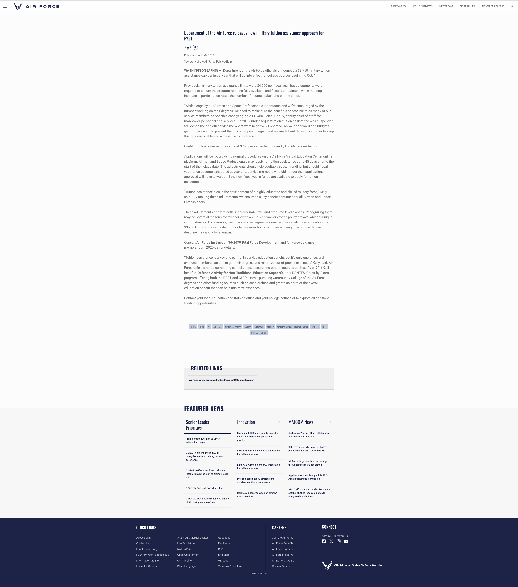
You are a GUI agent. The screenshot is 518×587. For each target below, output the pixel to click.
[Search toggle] (512, 6)
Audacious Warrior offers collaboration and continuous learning (309, 435)
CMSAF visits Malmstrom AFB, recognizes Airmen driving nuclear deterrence (204, 456)
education (259, 327)
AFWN (193, 327)
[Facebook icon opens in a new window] (324, 541)
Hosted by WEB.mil (259, 573)
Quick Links (146, 527)
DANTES (315, 327)
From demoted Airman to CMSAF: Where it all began (204, 440)
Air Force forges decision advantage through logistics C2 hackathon (307, 463)
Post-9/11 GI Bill (319, 268)
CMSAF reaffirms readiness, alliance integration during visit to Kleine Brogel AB (207, 474)
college (248, 327)
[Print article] (188, 47)
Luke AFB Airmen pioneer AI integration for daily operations (258, 452)
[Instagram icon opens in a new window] (339, 541)
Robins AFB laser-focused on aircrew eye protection (257, 495)
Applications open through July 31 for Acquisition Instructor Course (308, 477)
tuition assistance (233, 327)
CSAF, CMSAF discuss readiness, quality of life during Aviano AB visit (207, 500)
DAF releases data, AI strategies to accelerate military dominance (256, 480)
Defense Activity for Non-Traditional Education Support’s (240, 273)
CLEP (324, 327)
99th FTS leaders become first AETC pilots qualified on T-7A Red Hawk (307, 449)
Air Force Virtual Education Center (292, 327)
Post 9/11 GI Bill (258, 332)
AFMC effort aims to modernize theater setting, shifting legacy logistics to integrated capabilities (309, 493)
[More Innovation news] (279, 422)
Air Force (217, 327)
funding (270, 327)
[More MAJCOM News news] (330, 422)
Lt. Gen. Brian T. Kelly (268, 116)
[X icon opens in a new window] (331, 541)
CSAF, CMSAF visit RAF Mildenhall (204, 488)
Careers (279, 527)
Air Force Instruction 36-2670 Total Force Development (237, 242)
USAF (202, 327)
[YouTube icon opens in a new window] (346, 541)
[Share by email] (195, 47)
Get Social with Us (335, 536)
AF (209, 327)
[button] (4, 6)
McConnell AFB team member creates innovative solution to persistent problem (257, 437)
